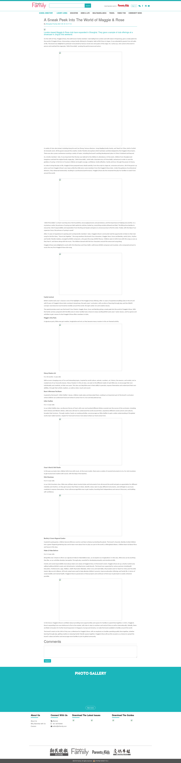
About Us (34, 721)
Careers (33, 726)
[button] (139, 6)
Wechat (55, 721)
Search (88, 6)
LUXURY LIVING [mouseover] (62, 13)
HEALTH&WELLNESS (99, 13)
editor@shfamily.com (60, 726)
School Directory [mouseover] (46, 13)
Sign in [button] (134, 6)
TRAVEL (112, 13)
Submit (47, 661)
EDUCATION (74, 13)
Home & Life (85, 13)
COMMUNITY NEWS (135, 13)
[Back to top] (174, 756)
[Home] (39, 5)
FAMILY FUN (121, 13)
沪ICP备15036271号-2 (101, 761)
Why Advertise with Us (38, 724)
